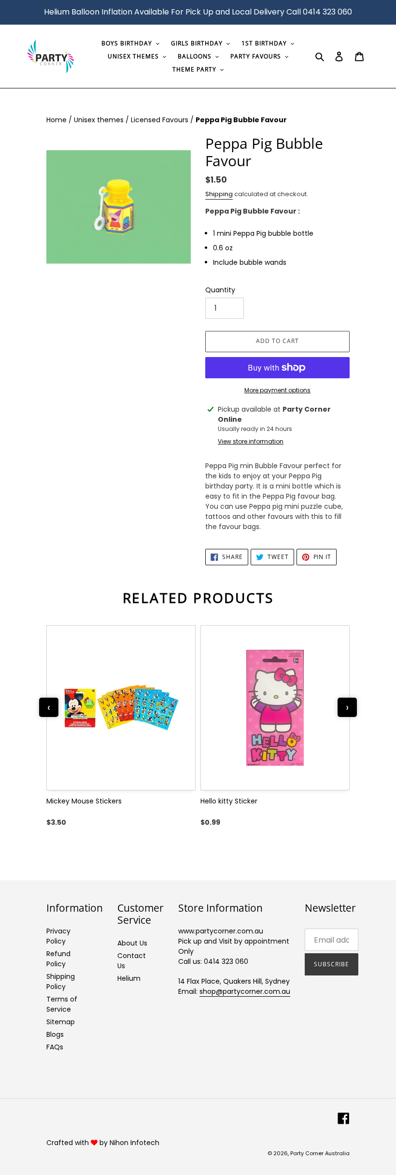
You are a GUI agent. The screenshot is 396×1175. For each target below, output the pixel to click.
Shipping (219, 194)
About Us (132, 943)
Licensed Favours (160, 120)
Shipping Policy (60, 981)
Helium (129, 978)
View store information (250, 441)
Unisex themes (100, 120)
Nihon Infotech (134, 1142)
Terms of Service (61, 1004)
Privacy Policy (58, 936)
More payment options (277, 390)
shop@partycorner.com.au (244, 991)
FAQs (54, 1047)
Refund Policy (58, 959)
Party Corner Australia (320, 1153)
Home (57, 120)
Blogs (55, 1034)
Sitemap (60, 1022)
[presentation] (48, 707)
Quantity (220, 290)
